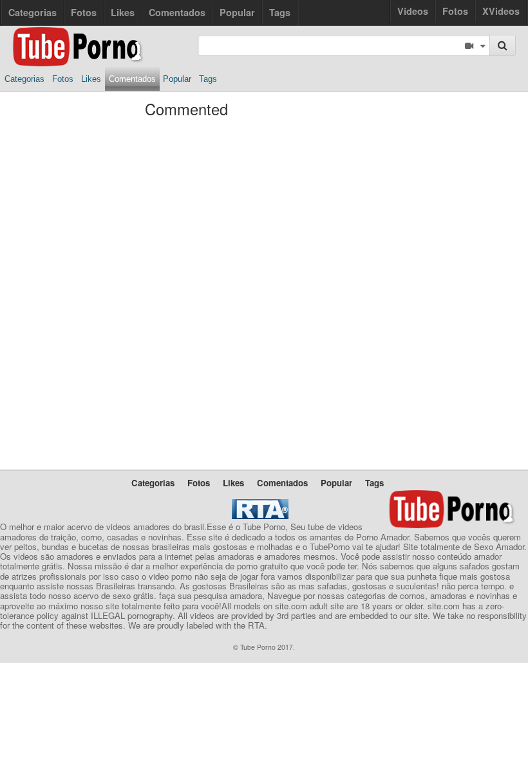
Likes (123, 12)
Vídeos (412, 11)
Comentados (177, 12)
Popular (237, 12)
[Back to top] (492, 724)
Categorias (32, 12)
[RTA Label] (260, 515)
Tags (279, 12)
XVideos (501, 11)
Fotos (455, 11)
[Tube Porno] (76, 35)
